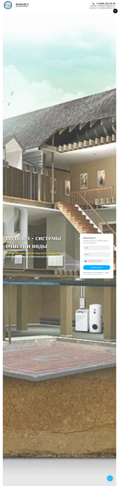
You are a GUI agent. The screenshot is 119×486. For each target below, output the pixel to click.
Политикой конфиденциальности (93, 274)
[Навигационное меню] (115, 11)
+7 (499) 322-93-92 (105, 3)
